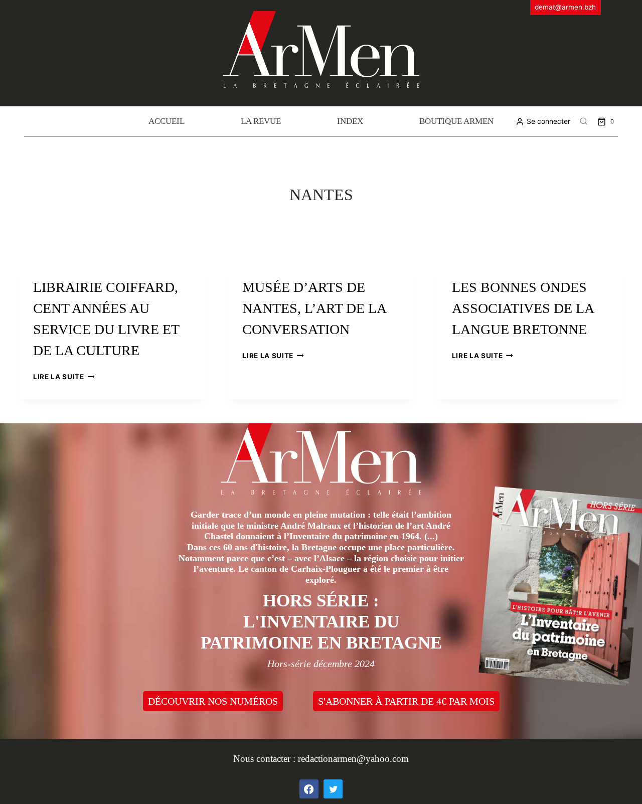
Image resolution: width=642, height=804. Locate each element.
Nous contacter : (265, 758)
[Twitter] (333, 788)
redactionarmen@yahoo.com (353, 758)
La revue (261, 121)
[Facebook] (308, 788)
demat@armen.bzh (565, 7)
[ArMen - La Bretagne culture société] (321, 49)
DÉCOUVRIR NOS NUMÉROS (213, 701)
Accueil (166, 121)
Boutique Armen (456, 121)
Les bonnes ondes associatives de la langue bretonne (522, 308)
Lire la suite (63, 377)
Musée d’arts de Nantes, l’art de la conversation (314, 308)
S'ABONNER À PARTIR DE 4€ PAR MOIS (406, 701)
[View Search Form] (583, 121)
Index (350, 121)
